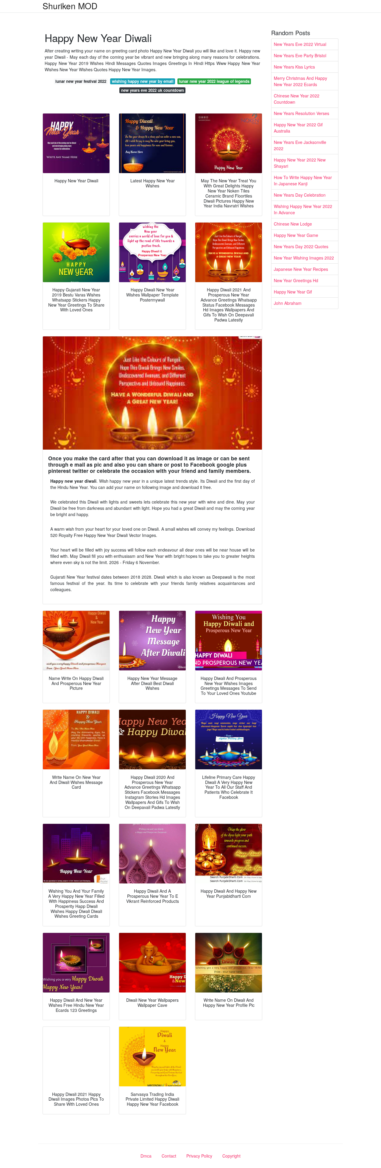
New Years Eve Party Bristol (300, 55)
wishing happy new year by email (143, 81)
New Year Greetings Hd (296, 280)
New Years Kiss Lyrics (294, 67)
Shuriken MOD (70, 5)
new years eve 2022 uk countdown (152, 90)
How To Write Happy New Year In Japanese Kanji (303, 180)
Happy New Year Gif (293, 292)
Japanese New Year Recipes (301, 269)
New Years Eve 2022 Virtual (300, 44)
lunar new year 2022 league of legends (214, 81)
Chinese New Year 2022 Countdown (296, 99)
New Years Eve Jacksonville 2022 (300, 145)
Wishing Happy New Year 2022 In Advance (303, 209)
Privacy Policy (199, 1156)
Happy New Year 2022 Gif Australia (298, 128)
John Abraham (288, 303)
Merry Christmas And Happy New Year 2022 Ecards (300, 81)
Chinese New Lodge (293, 224)
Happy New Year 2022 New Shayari (300, 163)
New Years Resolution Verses (301, 113)
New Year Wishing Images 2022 (304, 258)
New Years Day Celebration (300, 195)
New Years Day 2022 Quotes (301, 246)
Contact (169, 1156)
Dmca (146, 1156)
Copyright (231, 1156)
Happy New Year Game (296, 235)
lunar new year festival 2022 (80, 81)
